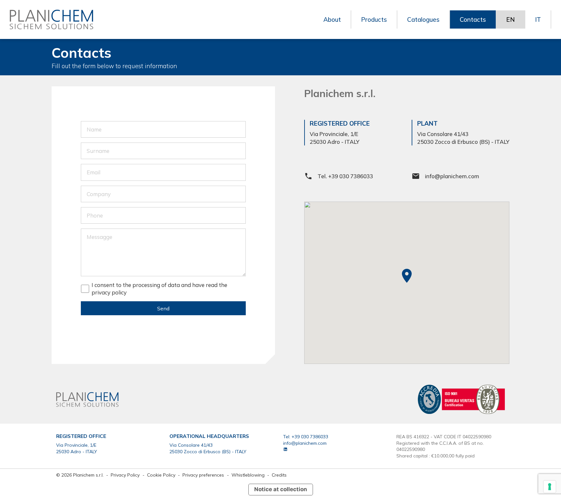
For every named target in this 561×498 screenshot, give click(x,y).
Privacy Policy (126, 475)
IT (538, 19)
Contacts (473, 19)
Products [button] (374, 19)
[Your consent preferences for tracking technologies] (549, 486)
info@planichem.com (452, 176)
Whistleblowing (248, 475)
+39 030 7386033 (350, 176)
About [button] (332, 19)
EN (510, 19)
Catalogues (423, 19)
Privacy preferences (203, 475)
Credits (279, 475)
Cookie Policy (162, 475)
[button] (407, 276)
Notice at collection (280, 489)
